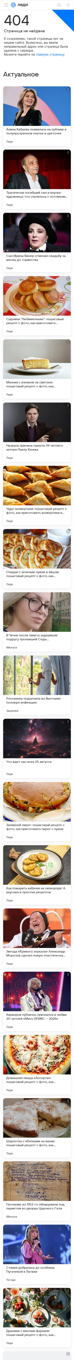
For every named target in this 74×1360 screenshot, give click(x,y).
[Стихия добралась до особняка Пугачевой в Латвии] (37, 1254)
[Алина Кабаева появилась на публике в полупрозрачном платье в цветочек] (37, 116)
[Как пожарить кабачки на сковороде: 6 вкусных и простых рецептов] (37, 874)
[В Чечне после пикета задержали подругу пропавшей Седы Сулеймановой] (37, 622)
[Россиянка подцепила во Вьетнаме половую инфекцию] (37, 685)
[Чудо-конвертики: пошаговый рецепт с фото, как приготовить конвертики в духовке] (37, 495)
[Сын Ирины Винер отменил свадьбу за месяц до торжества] (37, 242)
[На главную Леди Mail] (22, 5)
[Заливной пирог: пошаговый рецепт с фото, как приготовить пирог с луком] (37, 811)
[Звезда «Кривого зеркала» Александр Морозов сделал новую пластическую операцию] (37, 938)
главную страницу (50, 54)
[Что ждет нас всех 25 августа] (37, 748)
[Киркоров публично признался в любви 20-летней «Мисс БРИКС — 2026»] (37, 1001)
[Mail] (13, 5)
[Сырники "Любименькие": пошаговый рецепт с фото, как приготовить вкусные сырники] (37, 305)
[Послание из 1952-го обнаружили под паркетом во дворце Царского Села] (37, 1191)
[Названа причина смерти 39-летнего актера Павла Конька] (37, 432)
